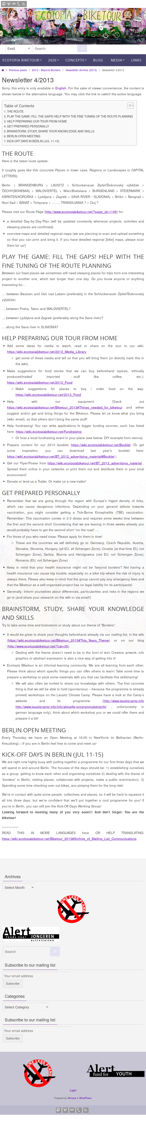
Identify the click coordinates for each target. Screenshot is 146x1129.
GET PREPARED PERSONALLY (28, 126)
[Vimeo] (9, 4)
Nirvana (72, 1098)
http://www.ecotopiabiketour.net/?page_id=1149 (81, 211)
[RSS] (24, 4)
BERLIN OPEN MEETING (23, 136)
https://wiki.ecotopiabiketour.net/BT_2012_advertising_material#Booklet (60, 456)
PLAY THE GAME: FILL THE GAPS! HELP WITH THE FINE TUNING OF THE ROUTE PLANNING (70, 116)
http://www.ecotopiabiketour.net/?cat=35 (38, 646)
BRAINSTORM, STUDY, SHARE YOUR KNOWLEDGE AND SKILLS (50, 131)
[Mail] (14, 4)
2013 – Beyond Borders (46, 70)
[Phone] (19, 4)
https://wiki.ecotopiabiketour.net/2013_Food (39, 382)
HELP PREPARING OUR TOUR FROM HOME (37, 121)
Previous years (18, 70)
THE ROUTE (15, 111)
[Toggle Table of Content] (128, 105)
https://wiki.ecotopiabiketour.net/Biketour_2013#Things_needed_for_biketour (64, 407)
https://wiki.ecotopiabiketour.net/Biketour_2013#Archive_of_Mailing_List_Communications (69, 838)
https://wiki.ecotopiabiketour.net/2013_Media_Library (46, 351)
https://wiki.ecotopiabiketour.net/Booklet (101, 444)
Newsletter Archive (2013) (81, 70)
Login (73, 1090)
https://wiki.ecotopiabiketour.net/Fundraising (49, 431)
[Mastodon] (4, 4)
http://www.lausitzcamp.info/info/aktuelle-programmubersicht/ (61, 706)
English (60, 88)
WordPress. (85, 1098)
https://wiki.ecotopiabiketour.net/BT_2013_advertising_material (95, 463)
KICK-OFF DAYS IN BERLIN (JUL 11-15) (33, 141)
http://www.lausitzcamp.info (124, 700)
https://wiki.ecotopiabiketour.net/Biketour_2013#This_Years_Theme (58, 640)
